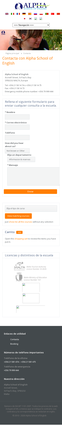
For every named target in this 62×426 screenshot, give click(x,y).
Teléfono (10, 132)
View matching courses (18, 215)
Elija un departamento (19, 154)
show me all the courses (20, 221)
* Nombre (10, 112)
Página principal (12, 53)
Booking (14, 343)
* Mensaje (12, 165)
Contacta (27, 53)
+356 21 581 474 (11, 361)
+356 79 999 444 (11, 370)
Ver (19, 232)
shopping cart (21, 238)
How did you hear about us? (14, 145)
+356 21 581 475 (28, 361)
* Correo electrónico (16, 122)
